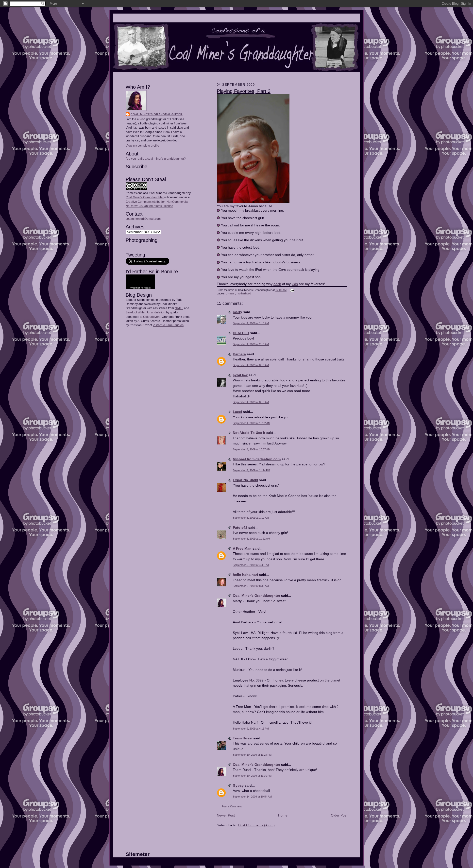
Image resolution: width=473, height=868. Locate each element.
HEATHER (241, 333)
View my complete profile (142, 145)
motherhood (244, 293)
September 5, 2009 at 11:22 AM (251, 538)
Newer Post (226, 815)
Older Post (339, 815)
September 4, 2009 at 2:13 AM (251, 344)
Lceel (237, 412)
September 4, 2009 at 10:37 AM (251, 449)
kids (295, 284)
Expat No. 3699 (245, 480)
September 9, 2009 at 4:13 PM (251, 728)
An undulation (156, 312)
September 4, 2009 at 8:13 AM (251, 402)
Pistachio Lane (163, 325)
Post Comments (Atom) (256, 825)
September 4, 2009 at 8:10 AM (251, 365)
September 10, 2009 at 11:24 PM (252, 754)
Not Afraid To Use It (249, 433)
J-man (230, 293)
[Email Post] (291, 290)
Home (282, 815)
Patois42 (240, 527)
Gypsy (238, 785)
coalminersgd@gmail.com (143, 219)
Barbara (239, 354)
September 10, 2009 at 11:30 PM (252, 775)
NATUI (179, 308)
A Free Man (242, 548)
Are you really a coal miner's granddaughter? (156, 158)
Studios (178, 325)
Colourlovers (151, 317)
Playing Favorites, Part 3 (243, 91)
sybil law (240, 375)
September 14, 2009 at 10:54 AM (252, 796)
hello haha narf (245, 575)
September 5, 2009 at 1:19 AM (251, 517)
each (277, 284)
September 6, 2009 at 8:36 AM (251, 585)
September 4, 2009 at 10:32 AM (251, 423)
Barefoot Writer (135, 312)
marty (237, 312)
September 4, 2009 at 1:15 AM (251, 323)
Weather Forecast (140, 287)
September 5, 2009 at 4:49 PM (251, 564)
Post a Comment (232, 806)
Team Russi (242, 738)
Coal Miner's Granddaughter (157, 114)
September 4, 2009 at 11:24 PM (251, 470)
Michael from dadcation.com (257, 459)
